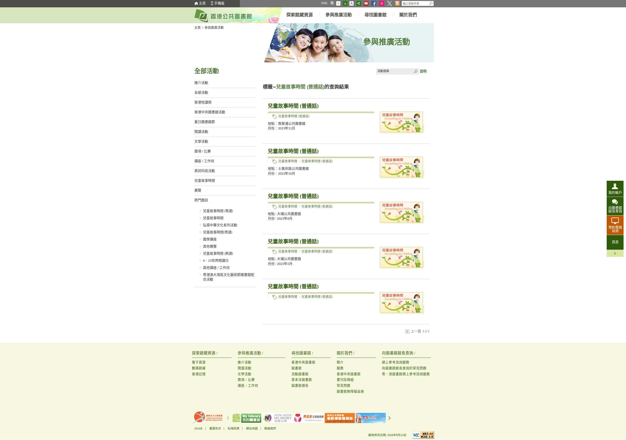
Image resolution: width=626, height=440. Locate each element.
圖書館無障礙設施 (350, 391)
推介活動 (201, 83)
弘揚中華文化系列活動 (220, 225)
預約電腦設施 (615, 229)
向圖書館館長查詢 (615, 209)
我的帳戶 (615, 193)
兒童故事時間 (204, 181)
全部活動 (201, 93)
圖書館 (296, 368)
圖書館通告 (300, 385)
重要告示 (215, 428)
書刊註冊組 (345, 380)
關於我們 (408, 15)
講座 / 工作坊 (204, 161)
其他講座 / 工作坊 (216, 268)
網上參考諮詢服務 (395, 362)
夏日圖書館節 (204, 122)
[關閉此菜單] (615, 253)
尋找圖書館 (376, 15)
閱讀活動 (201, 132)
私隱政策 (233, 428)
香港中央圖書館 (303, 362)
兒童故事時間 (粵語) (218, 211)
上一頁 (416, 331)
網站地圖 (252, 428)
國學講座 (210, 239)
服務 (340, 368)
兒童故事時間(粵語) (217, 232)
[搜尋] (431, 3)
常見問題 (343, 385)
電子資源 (199, 362)
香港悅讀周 (203, 102)
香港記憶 (199, 374)
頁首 (615, 242)
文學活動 (201, 142)
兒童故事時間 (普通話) (293, 106)
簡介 (340, 362)
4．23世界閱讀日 (216, 261)
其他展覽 (210, 246)
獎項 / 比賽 (202, 151)
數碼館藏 (199, 368)
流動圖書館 (300, 374)
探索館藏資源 (299, 15)
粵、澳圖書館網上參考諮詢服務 (406, 374)
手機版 (219, 3)
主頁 (202, 3)
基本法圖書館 (301, 380)
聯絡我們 (270, 428)
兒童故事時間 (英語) (218, 254)
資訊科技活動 (204, 171)
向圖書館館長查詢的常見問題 (404, 368)
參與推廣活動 (338, 15)
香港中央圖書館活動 (209, 112)
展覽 (197, 190)
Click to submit (415, 71)
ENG (324, 3)
